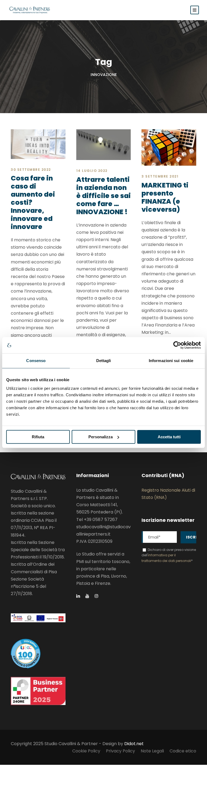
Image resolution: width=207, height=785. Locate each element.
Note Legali (152, 751)
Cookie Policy (86, 751)
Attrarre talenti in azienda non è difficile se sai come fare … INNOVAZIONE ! (103, 196)
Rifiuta (38, 437)
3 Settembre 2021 (160, 176)
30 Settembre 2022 (31, 169)
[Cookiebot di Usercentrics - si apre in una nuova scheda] (177, 345)
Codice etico (183, 751)
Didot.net (134, 744)
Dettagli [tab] (103, 360)
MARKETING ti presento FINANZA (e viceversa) (165, 197)
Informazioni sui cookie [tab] (171, 360)
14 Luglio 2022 (92, 170)
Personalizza (100, 437)
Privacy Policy (120, 751)
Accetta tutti (169, 437)
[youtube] (87, 596)
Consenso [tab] (36, 360)
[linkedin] (78, 596)
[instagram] (96, 596)
